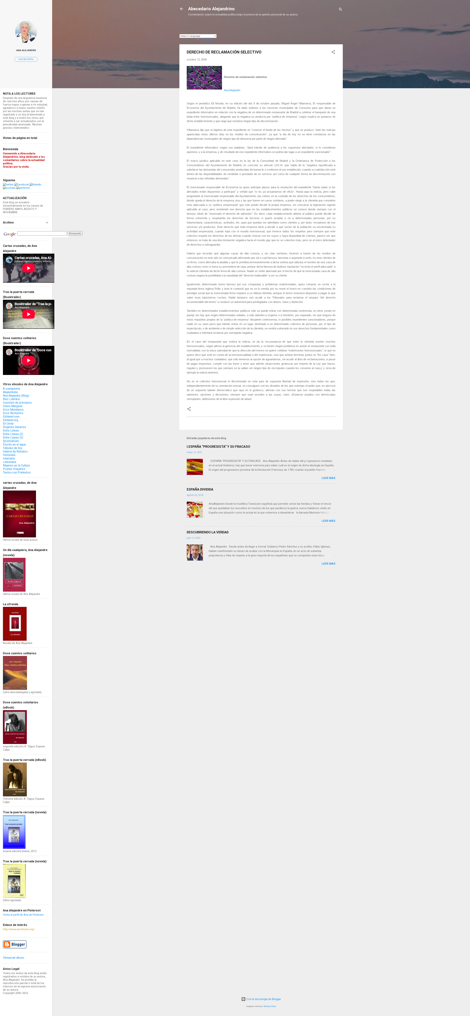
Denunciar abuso (13, 957)
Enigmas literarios (14, 427)
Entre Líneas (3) (13, 437)
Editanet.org (10, 420)
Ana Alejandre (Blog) (16, 395)
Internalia (9, 458)
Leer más (328, 478)
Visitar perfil (26, 59)
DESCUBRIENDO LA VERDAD (208, 532)
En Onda (8, 423)
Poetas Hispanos (14, 469)
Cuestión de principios (17, 402)
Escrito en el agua (14, 444)
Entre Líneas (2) (13, 434)
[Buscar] (340, 10)
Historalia (9, 455)
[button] (333, 53)
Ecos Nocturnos (13, 413)
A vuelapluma (11, 388)
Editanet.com (11, 416)
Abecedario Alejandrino (211, 8)
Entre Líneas (11, 430)
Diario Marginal (12, 406)
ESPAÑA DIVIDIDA (200, 489)
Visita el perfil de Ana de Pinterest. (23, 914)
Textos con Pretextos (17, 472)
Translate (207, 39)
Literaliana (9, 462)
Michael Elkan (270, 1006)
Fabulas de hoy (12, 448)
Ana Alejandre (26, 50)
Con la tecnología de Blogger (263, 999)
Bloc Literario (11, 399)
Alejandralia (10, 392)
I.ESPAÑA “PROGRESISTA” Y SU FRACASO (218, 446)
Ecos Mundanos (13, 409)
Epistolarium (11, 441)
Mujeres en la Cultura (16, 465)
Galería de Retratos (15, 451)
